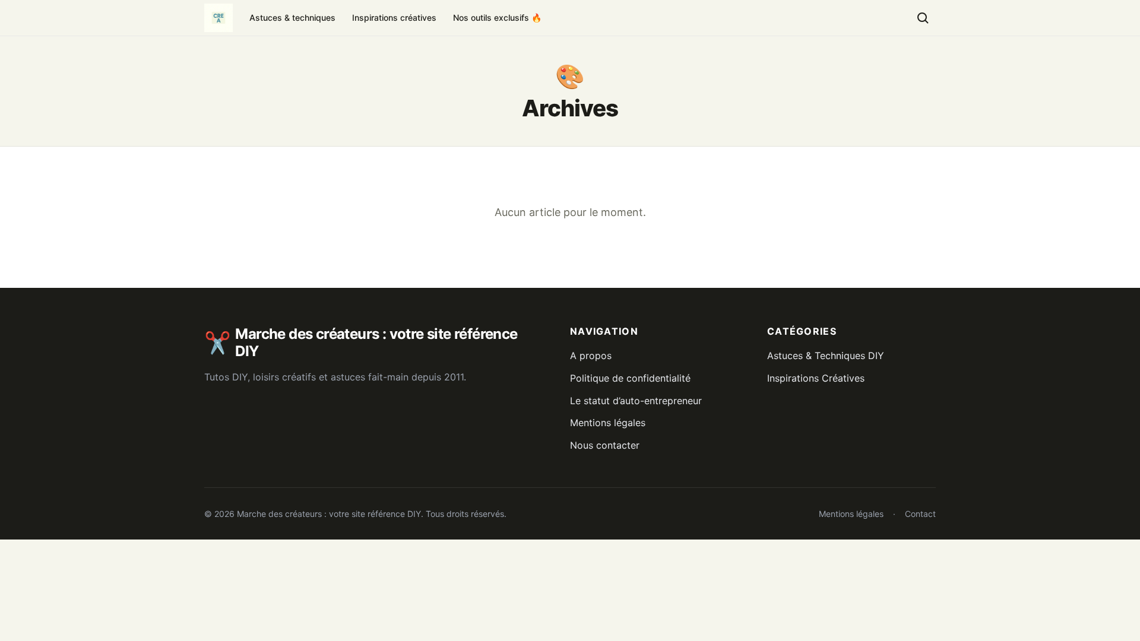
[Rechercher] (923, 18)
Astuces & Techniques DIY (825, 355)
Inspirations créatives (394, 17)
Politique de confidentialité (630, 378)
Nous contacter (604, 445)
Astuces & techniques (292, 17)
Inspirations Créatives (815, 378)
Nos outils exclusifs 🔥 (497, 17)
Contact (920, 514)
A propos (591, 355)
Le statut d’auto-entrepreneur (636, 401)
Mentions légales (607, 423)
